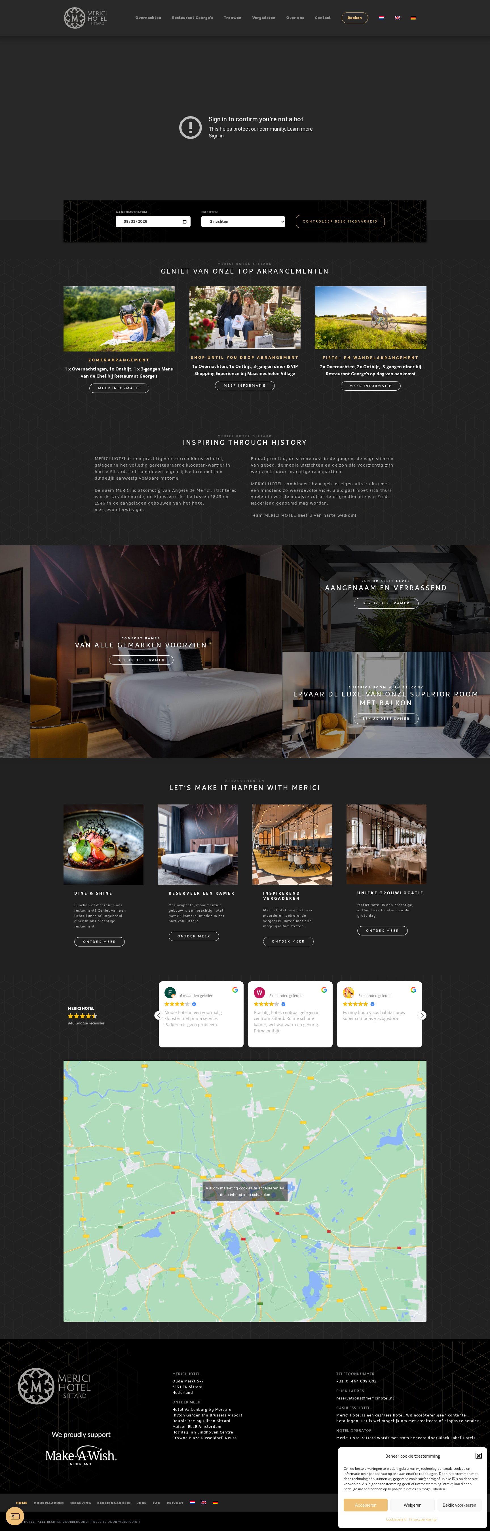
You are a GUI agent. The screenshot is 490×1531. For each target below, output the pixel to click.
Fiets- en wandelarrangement (371, 358)
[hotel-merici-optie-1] (103, 809)
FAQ (157, 1503)
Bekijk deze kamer (141, 660)
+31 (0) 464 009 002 (356, 1381)
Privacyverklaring (422, 1519)
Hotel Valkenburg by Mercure (201, 1410)
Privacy (175, 1503)
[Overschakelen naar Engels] (397, 18)
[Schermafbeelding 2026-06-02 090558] (370, 291)
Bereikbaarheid (114, 1503)
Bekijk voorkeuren (459, 1505)
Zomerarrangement (119, 360)
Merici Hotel (23, 1522)
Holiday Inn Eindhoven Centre (202, 1432)
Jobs (142, 1503)
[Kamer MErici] (198, 809)
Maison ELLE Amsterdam (196, 1427)
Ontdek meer (99, 942)
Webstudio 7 (129, 1522)
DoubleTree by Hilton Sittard (201, 1421)
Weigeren (412, 1505)
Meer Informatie (119, 388)
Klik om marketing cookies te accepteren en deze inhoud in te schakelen (245, 1191)
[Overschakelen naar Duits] (413, 18)
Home (22, 1503)
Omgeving (80, 1503)
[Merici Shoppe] (245, 291)
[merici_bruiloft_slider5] (386, 809)
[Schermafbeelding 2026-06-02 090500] (119, 291)
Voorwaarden (49, 1503)
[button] (478, 1456)
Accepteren (365, 1505)
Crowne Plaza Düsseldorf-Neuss (204, 1438)
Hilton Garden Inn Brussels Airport (207, 1415)
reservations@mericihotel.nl (365, 1398)
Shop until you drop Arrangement (245, 358)
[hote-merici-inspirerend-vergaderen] (292, 809)
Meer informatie (245, 385)
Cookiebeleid (396, 1519)
